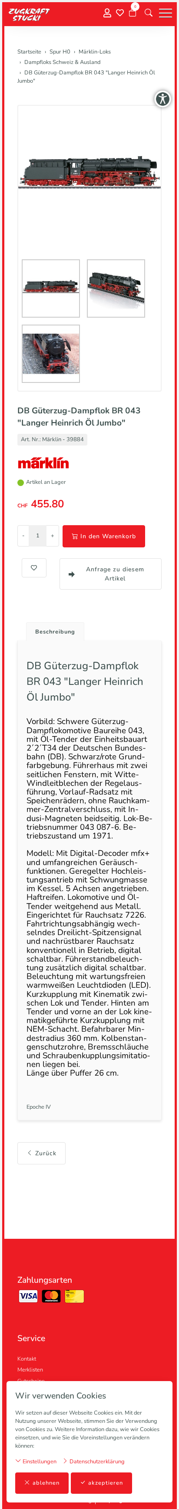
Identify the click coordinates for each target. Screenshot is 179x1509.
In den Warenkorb (108, 536)
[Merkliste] (120, 13)
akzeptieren (105, 1483)
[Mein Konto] (107, 13)
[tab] (51, 629)
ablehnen (46, 1483)
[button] (148, 13)
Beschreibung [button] (55, 632)
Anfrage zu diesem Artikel (115, 574)
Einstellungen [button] (38, 1461)
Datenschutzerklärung (96, 1461)
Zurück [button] (45, 1153)
